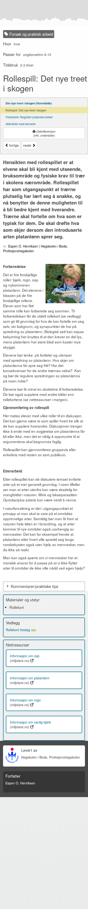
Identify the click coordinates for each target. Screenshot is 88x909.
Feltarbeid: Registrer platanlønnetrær (29, 117)
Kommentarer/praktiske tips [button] (34, 586)
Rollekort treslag (21, 629)
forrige (13, 145)
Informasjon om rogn (25, 700)
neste (27, 145)
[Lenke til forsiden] (43, 13)
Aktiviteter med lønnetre (21, 124)
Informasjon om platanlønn (30, 678)
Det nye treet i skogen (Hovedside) (29, 103)
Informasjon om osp (24, 655)
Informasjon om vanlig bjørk (30, 722)
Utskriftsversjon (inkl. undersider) (44, 133)
